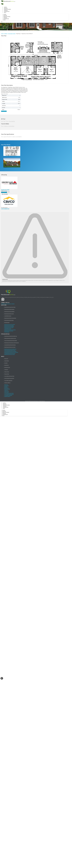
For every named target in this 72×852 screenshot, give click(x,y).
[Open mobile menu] (1, 22)
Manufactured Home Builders (9, 311)
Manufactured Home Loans (9, 313)
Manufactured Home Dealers (9, 309)
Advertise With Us (7, 382)
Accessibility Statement (8, 380)
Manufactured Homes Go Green (9, 347)
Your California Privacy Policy (9, 376)
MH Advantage (6, 322)
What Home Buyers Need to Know (10, 338)
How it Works (6, 360)
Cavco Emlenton (5, 208)
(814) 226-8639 (5, 194)
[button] (14, 93)
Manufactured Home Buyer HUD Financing (11, 342)
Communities (6, 11)
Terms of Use (6, 371)
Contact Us (6, 369)
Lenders (6, 10)
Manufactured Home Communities (10, 318)
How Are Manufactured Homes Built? (10, 340)
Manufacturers (7, 9)
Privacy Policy (6, 373)
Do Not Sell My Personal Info (9, 378)
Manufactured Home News (9, 320)
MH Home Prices (7, 367)
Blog (5, 12)
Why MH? (6, 362)
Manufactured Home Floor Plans (9, 307)
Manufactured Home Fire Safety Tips (10, 336)
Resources (6, 358)
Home (2, 33)
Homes (5, 7)
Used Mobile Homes (7, 315)
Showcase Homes (11, 33)
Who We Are (6, 365)
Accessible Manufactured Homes (10, 344)
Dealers (6, 8)
